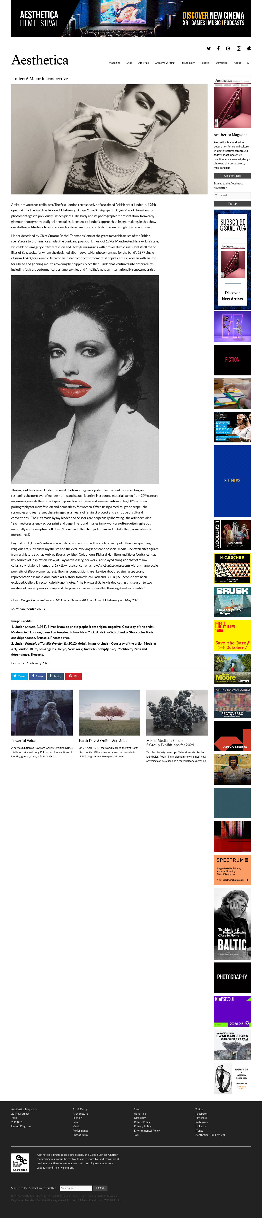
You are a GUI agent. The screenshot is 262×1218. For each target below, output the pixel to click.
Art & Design (80, 1109)
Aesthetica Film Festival (210, 1135)
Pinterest (201, 1117)
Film (75, 1122)
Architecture (80, 1113)
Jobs (137, 1135)
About (237, 62)
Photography (80, 1135)
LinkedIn (200, 1126)
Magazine (114, 62)
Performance (80, 1130)
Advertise (222, 62)
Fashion (77, 1117)
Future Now (188, 62)
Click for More (232, 175)
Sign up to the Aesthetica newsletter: (33, 1188)
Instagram (201, 1122)
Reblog (57, 676)
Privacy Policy (142, 1126)
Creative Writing (165, 62)
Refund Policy (142, 1122)
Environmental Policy (147, 1130)
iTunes (199, 1130)
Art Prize (143, 62)
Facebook (201, 1113)
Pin (76, 676)
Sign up (232, 203)
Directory (140, 1117)
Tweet (22, 676)
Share (39, 676)
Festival (205, 62)
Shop (129, 62)
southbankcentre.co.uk (28, 609)
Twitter (199, 1109)
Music (76, 1126)
